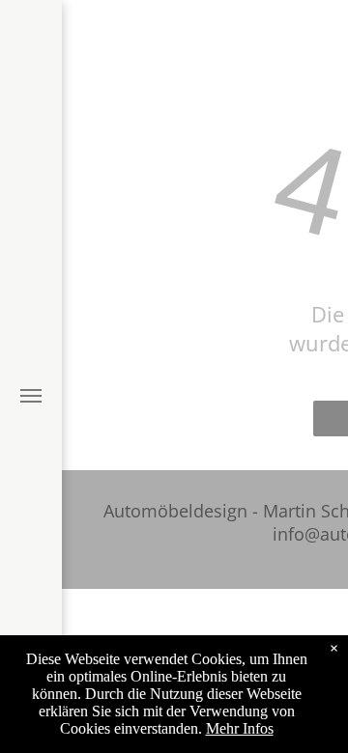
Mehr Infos (240, 728)
